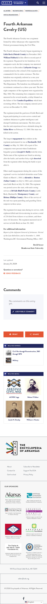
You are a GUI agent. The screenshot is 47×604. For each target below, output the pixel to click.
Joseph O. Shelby (24, 151)
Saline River (8, 129)
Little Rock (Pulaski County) (15, 54)
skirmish (27, 177)
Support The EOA (30, 470)
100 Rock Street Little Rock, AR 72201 (23, 569)
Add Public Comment (25, 311)
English (31, 602)
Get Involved (11, 474)
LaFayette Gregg (30, 67)
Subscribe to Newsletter (32, 466)
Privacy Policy (28, 474)
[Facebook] (23, 598)
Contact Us (11, 470)
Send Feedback (13, 273)
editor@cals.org (23, 578)
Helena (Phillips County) (13, 197)
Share (36, 334)
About (9, 466)
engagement (17, 138)
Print (15, 334)
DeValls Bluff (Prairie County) (23, 190)
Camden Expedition (25, 100)
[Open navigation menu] (44, 3)
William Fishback (10, 57)
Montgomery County (26, 194)
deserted (37, 158)
